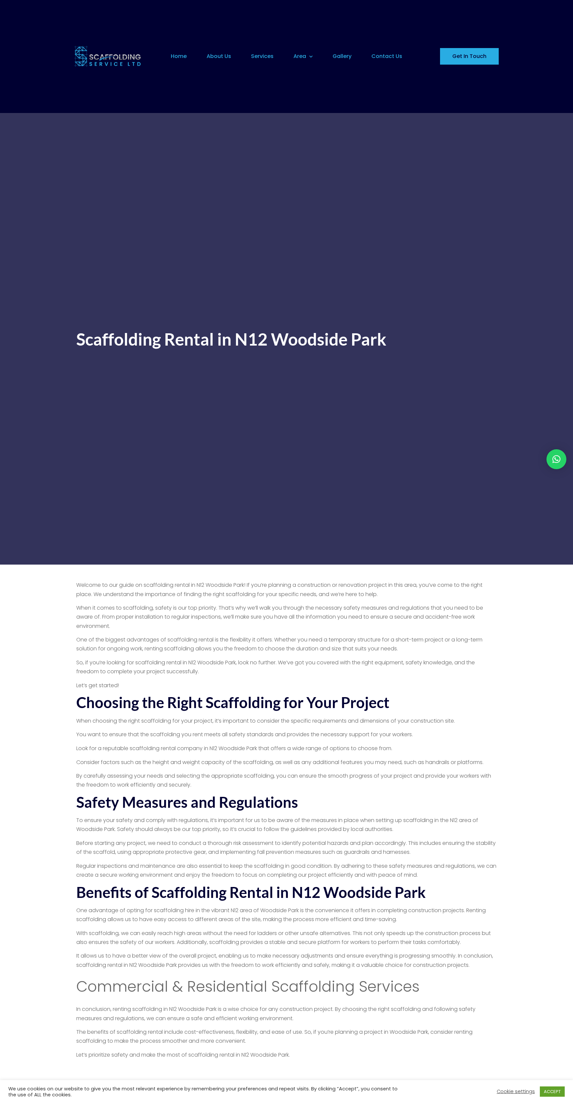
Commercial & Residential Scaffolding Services (247, 986)
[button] (556, 459)
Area (299, 56)
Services (262, 56)
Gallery (342, 56)
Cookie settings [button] (516, 1091)
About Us (219, 56)
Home (179, 56)
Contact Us (386, 56)
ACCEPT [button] (552, 1091)
